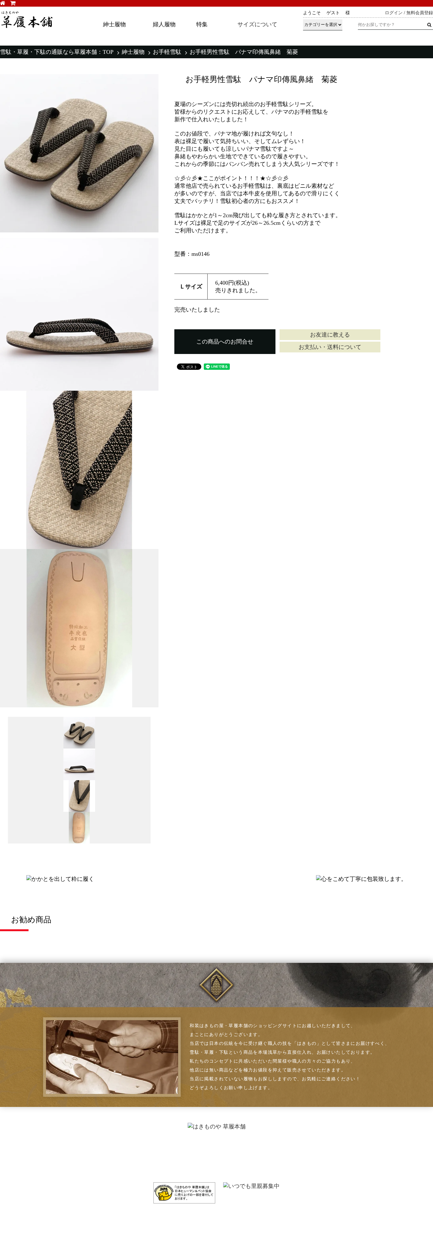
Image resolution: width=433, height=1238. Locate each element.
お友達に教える (330, 335)
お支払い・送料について (330, 347)
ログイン (394, 12)
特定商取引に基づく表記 (308, 1151)
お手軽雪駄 (167, 52)
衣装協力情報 (109, 1167)
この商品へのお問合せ (224, 341)
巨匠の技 (213, 1167)
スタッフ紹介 (218, 1159)
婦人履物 (20, 1159)
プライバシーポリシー (305, 1159)
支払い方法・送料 (300, 1143)
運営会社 (290, 1167)
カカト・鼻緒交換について (124, 1151)
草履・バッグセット (32, 1167)
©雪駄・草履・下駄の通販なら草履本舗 (216, 1219)
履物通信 (213, 1143)
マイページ (393, 1143)
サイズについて (257, 24)
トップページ (25, 1143)
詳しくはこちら (318, 39)
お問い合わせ (396, 1159)
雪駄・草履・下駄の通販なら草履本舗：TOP (56, 52)
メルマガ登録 (396, 1151)
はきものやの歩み (223, 1151)
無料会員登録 (419, 12)
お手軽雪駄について (117, 1159)
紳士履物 (133, 52)
